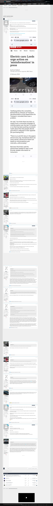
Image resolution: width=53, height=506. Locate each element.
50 (6, 27)
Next (8, 468)
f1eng (6, 198)
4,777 (7, 201)
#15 (36, 439)
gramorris (6, 395)
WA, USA (7, 276)
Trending (10, 5)
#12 (36, 390)
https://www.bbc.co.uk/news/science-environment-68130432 (17, 33)
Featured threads (14, 5)
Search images (25, 5)
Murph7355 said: (12, 306)
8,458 (7, 295)
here (31, 381)
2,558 (7, 28)
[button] (34, 4)
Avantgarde (6, 444)
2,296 (7, 349)
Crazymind (7, 483)
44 (6, 217)
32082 (7, 220)
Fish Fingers (5, 17)
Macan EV (7, 478)
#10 (36, 357)
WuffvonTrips (7, 476)
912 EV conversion (8, 480)
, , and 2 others (15, 372)
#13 (36, 405)
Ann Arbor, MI (5, 450)
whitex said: (12, 344)
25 (6, 183)
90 (6, 381)
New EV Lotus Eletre (9, 484)
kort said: (12, 290)
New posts (5, 5)
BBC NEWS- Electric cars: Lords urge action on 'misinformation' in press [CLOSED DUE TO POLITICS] (13, 475)
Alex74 (6, 485)
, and (13, 327)
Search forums (20, 5)
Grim (35, 475)
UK (6, 186)
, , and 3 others (15, 190)
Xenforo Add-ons (18, 504)
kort (6, 215)
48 (6, 200)
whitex (6, 271)
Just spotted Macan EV (9, 482)
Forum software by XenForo (9, 504)
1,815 (6, 184)
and (13, 223)
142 (6, 398)
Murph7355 (6, 180)
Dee (35, 485)
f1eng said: (12, 228)
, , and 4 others (15, 301)
